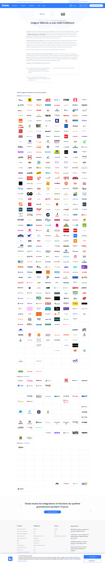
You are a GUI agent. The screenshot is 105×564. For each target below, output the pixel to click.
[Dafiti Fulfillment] (63, 14)
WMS (18, 540)
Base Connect (19, 549)
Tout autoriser (92, 556)
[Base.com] (5, 5)
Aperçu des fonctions (21, 529)
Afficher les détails (22, 561)
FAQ (55, 533)
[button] (73, 5)
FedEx (34, 549)
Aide (55, 531)
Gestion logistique (20, 545)
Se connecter (84, 5)
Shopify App (35, 538)
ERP (17, 543)
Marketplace (27, 96)
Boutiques (27, 376)
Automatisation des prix (22, 538)
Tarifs (38, 5)
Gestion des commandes (22, 531)
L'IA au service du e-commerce (23, 552)
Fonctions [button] (14, 5)
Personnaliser (92, 560)
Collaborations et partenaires (60, 536)
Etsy (34, 533)
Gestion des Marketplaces (22, 533)
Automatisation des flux (22, 547)
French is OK (85, 1)
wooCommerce (36, 540)
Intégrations (32, 5)
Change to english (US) (74, 1)
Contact (55, 529)
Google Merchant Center (38, 536)
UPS (34, 547)
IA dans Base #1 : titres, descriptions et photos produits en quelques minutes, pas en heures (79, 536)
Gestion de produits (21, 536)
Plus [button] (44, 5)
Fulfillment (27, 443)
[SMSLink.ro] (42, 14)
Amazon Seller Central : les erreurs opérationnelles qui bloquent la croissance (79, 548)
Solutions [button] (23, 5)
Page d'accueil (41, 20)
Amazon (35, 529)
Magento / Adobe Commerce (39, 545)
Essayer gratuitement (95, 5)
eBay (34, 531)
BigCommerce (36, 543)
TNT (34, 552)
